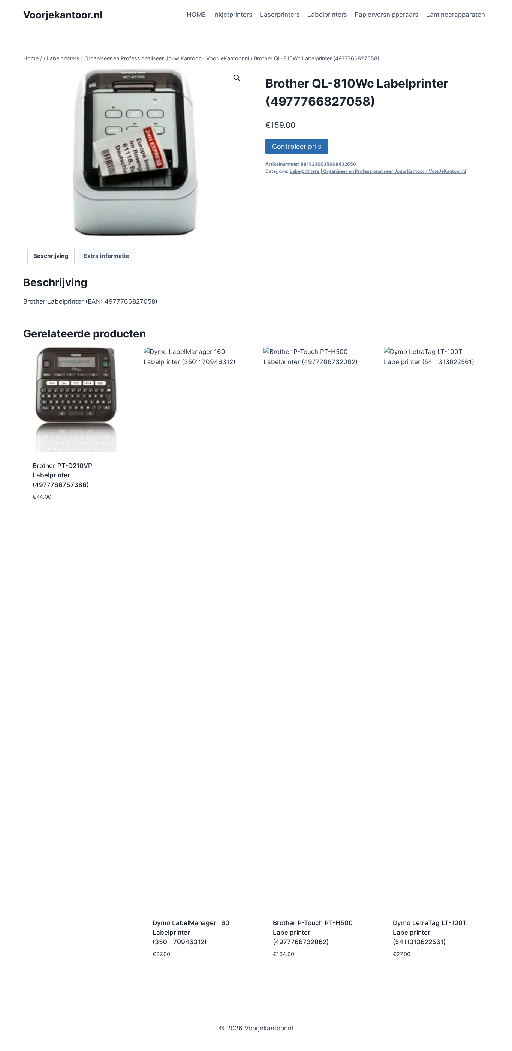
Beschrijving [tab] (51, 255)
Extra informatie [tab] (106, 255)
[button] (237, 78)
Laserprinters (280, 14)
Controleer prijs (296, 146)
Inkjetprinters (232, 14)
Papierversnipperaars (386, 14)
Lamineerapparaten (455, 14)
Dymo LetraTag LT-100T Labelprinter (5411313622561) (430, 932)
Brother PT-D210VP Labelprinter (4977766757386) (62, 475)
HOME (196, 14)
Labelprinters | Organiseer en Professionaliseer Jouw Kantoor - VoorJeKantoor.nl (378, 171)
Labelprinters (327, 14)
